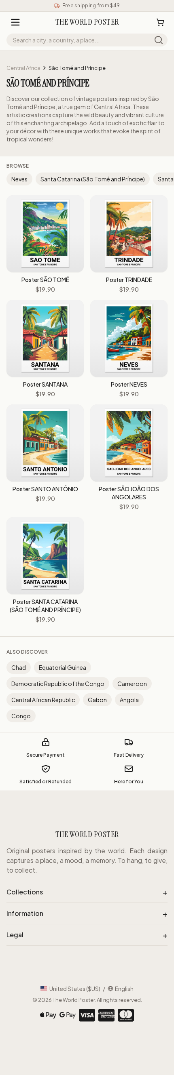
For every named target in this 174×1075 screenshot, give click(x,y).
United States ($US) (74, 988)
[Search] (159, 40)
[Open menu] (15, 22)
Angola (129, 699)
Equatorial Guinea (62, 667)
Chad (18, 667)
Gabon (97, 699)
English (124, 988)
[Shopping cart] (160, 22)
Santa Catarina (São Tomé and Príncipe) (92, 179)
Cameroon (132, 683)
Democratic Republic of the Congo (57, 683)
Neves (19, 179)
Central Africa (23, 68)
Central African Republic (43, 699)
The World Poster (74, 1000)
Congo (21, 715)
